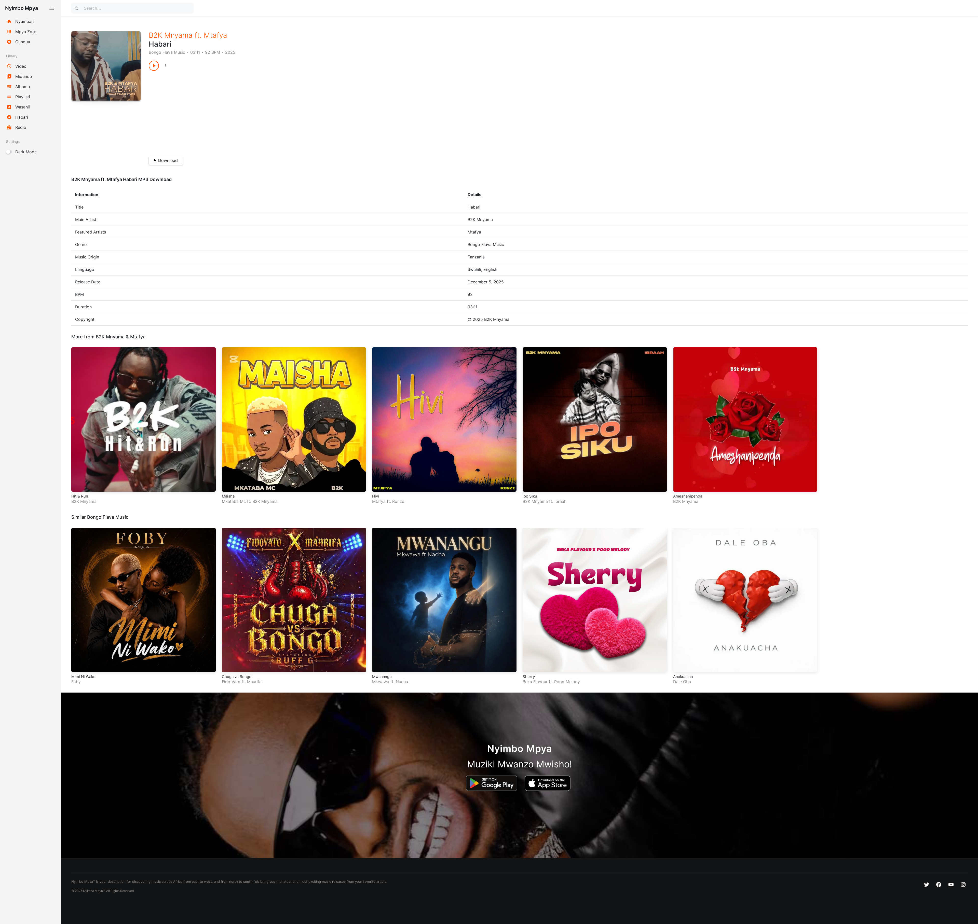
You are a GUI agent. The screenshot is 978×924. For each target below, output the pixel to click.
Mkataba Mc (234, 501)
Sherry (529, 676)
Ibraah (560, 501)
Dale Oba (682, 681)
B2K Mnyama (171, 35)
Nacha (402, 681)
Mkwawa (380, 681)
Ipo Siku (530, 496)
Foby (76, 681)
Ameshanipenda (687, 496)
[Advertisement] (301, 111)
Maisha (228, 496)
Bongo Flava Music (167, 52)
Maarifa (254, 681)
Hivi (375, 496)
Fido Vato (231, 681)
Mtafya (215, 35)
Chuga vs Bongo (236, 676)
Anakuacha (683, 676)
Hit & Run (79, 496)
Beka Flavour (535, 681)
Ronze (398, 501)
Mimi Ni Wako (83, 676)
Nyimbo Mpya (21, 8)
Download (168, 160)
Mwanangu (382, 676)
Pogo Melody (567, 681)
